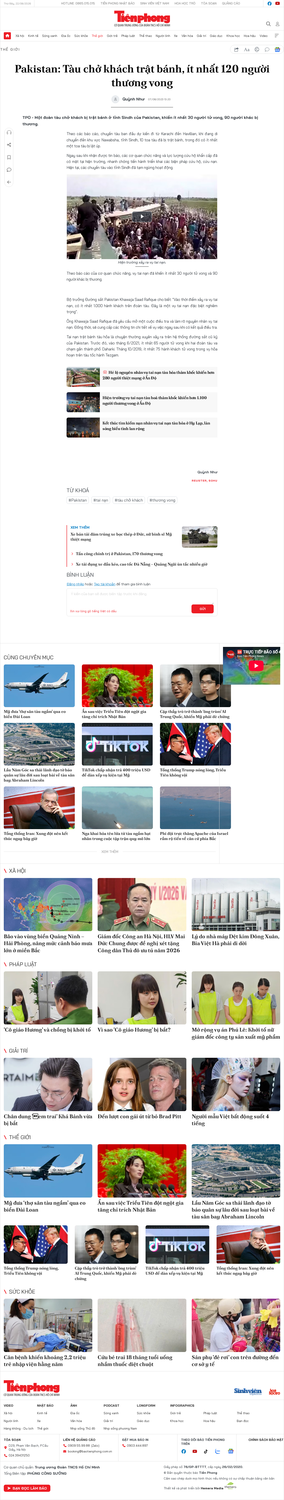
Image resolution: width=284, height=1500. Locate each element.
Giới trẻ (112, 36)
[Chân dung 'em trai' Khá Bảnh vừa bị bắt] (48, 1084)
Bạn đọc (243, 1421)
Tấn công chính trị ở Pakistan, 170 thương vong (119, 553)
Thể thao (145, 36)
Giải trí (201, 36)
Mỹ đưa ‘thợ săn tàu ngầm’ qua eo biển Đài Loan (35, 714)
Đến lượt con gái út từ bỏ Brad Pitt (139, 1116)
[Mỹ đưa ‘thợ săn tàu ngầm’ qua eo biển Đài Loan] (39, 685)
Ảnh (73, 1406)
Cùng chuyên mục (28, 657)
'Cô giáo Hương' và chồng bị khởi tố (47, 1029)
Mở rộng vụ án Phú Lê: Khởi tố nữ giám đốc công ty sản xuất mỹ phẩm (236, 1033)
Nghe (9, 132)
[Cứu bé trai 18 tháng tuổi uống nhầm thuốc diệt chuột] (142, 1325)
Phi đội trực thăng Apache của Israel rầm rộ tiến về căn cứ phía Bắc (194, 836)
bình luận (267, 49)
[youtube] (277, 3)
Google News (277, 49)
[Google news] (233, 1452)
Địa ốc (66, 36)
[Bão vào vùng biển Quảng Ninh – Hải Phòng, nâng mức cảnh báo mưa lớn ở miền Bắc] (48, 904)
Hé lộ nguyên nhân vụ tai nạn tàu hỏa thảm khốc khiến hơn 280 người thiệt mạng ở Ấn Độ (158, 375)
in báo (256, 49)
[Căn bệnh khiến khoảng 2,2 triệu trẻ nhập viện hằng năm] (48, 1325)
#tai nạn (100, 500)
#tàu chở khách (129, 500)
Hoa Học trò (185, 3)
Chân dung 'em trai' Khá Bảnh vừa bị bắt (48, 1120)
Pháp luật (128, 36)
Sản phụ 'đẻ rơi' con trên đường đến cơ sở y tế (235, 1361)
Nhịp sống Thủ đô (82, 1428)
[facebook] (269, 3)
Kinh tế (33, 36)
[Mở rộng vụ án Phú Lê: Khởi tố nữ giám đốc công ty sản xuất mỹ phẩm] (236, 998)
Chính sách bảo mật (266, 1440)
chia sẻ (236, 49)
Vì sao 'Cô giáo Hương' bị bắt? (134, 1029)
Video (264, 36)
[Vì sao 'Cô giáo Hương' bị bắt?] (142, 998)
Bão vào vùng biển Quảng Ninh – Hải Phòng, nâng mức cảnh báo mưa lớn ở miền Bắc (48, 943)
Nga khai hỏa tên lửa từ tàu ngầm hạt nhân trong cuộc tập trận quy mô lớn (116, 836)
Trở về (9, 182)
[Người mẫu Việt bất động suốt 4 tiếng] (236, 1084)
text (246, 49)
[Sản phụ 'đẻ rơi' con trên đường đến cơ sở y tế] (236, 1325)
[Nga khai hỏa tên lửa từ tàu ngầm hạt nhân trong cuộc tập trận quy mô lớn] (117, 807)
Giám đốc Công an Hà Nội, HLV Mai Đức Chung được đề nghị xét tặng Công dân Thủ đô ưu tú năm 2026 (141, 943)
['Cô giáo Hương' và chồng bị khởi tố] (48, 998)
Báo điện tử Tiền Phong (142, 19)
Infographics (182, 1406)
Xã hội (20, 36)
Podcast (111, 1406)
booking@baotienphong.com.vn (90, 1451)
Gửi (203, 609)
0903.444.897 (137, 1446)
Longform (146, 1406)
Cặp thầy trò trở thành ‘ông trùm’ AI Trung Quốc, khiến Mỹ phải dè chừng (194, 714)
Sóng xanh (49, 36)
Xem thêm (276, 35)
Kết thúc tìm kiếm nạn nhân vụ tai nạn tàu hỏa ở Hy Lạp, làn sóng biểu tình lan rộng (156, 425)
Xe (176, 36)
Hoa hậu (250, 36)
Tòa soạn (209, 3)
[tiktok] (208, 1451)
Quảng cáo (231, 3)
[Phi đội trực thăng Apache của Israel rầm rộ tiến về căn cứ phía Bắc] (195, 807)
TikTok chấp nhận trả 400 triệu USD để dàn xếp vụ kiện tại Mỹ (116, 772)
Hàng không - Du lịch (19, 1428)
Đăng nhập (75, 584)
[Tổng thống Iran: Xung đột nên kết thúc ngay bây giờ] (39, 807)
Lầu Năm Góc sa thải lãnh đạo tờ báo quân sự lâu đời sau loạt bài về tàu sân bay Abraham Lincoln (39, 775)
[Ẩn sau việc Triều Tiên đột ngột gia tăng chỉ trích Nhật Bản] (117, 685)
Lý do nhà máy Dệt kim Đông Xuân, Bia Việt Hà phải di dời (235, 940)
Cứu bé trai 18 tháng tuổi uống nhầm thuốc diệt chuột (135, 1361)
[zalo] (220, 1452)
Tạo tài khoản (104, 584)
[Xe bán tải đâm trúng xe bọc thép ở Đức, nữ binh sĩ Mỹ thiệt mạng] (199, 537)
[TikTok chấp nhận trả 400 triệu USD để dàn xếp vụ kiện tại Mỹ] (117, 744)
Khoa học (233, 36)
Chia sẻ (9, 144)
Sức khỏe (81, 36)
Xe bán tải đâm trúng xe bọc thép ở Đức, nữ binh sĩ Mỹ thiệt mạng (121, 537)
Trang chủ (7, 35)
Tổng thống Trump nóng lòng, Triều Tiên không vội (193, 772)
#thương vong (162, 500)
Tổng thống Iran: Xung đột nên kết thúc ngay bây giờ (36, 836)
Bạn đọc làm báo (30, 1488)
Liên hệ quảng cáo (79, 1440)
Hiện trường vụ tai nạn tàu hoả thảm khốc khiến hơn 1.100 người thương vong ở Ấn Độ (155, 400)
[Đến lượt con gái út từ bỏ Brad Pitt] (142, 1084)
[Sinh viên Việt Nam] (248, 1392)
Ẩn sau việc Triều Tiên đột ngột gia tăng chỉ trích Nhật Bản (114, 714)
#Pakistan (78, 500)
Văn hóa (187, 36)
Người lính (163, 36)
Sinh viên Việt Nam (154, 3)
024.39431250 (19, 1455)
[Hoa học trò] (274, 1392)
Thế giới (97, 36)
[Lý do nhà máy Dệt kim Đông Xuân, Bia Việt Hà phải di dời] (236, 904)
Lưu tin (9, 157)
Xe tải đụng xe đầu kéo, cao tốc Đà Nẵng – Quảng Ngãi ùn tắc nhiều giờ (141, 564)
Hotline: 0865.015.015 (78, 3)
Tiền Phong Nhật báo (118, 3)
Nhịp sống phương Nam (120, 1428)
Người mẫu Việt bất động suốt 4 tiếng (230, 1120)
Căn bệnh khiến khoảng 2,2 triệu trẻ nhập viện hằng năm (45, 1361)
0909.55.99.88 (79, 1446)
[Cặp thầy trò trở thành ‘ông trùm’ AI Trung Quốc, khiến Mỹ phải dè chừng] (195, 685)
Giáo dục (216, 36)
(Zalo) (95, 1446)
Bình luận (9, 169)
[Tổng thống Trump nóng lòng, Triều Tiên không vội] (195, 744)
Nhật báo (45, 1406)
